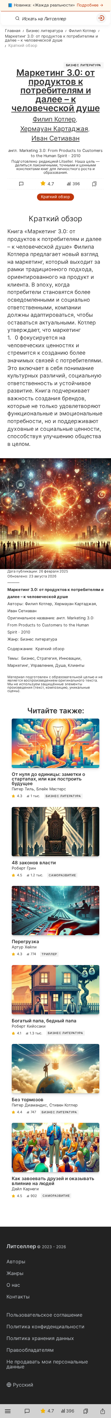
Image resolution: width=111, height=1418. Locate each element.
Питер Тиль (23, 789)
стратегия (47, 658)
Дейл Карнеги (25, 1189)
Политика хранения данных (40, 1338)
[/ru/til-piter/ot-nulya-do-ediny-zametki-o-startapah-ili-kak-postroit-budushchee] (55, 760)
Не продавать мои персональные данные (47, 1364)
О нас (13, 1285)
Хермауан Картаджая (54, 128)
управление (42, 665)
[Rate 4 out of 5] (60, 231)
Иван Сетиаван (55, 138)
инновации (69, 658)
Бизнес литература (83, 65)
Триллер (49, 954)
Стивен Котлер (63, 1105)
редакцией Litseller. (56, 161)
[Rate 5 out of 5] (73, 231)
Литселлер (36, 1246)
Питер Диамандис (29, 1105)
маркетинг (17, 665)
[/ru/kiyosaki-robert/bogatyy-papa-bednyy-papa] (55, 1002)
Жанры (14, 1273)
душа (60, 665)
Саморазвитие (62, 875)
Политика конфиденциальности (45, 1326)
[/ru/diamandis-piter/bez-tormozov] (55, 1080)
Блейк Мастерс (51, 789)
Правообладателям (30, 1350)
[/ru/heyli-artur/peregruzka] (55, 922)
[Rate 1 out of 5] (21, 231)
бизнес (28, 658)
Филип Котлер (54, 119)
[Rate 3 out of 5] (47, 231)
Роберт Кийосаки (29, 1026)
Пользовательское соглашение (44, 1315)
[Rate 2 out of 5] (34, 231)
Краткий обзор (55, 196)
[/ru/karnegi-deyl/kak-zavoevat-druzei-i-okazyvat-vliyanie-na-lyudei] (55, 1161)
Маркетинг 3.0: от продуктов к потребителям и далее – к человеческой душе (55, 593)
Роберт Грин (24, 868)
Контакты (18, 1297)
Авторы (15, 1261)
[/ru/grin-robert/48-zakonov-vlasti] (55, 843)
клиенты (76, 665)
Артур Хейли (24, 947)
